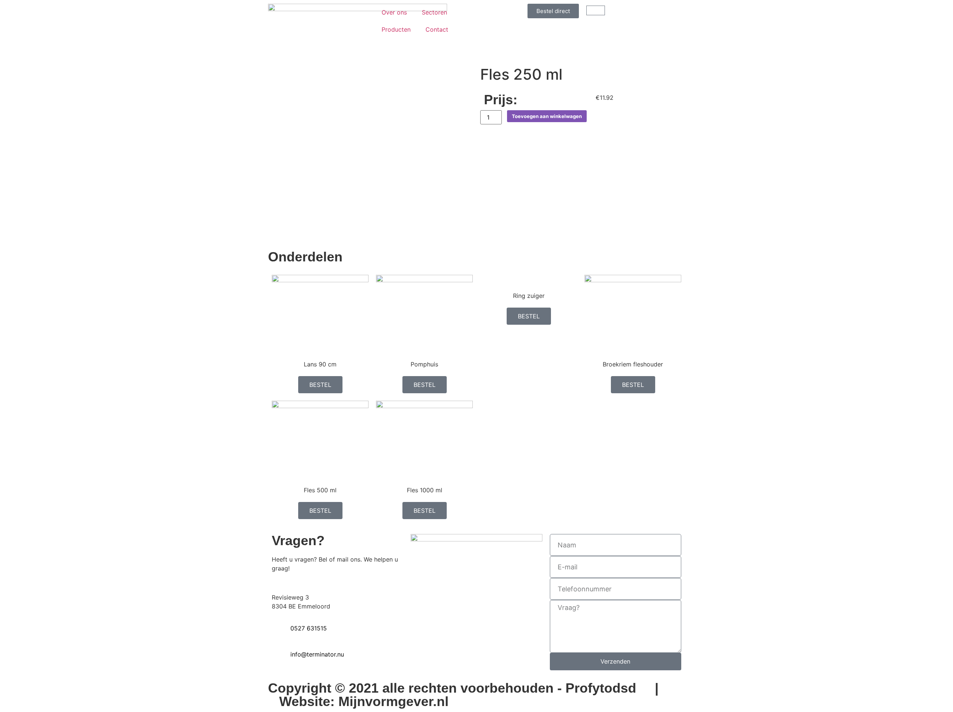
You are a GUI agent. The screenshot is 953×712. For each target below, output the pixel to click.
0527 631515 (308, 628)
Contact (436, 29)
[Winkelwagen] (595, 10)
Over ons (394, 12)
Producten (396, 29)
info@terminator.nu (317, 654)
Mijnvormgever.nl (393, 701)
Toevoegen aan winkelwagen (547, 116)
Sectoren (434, 12)
